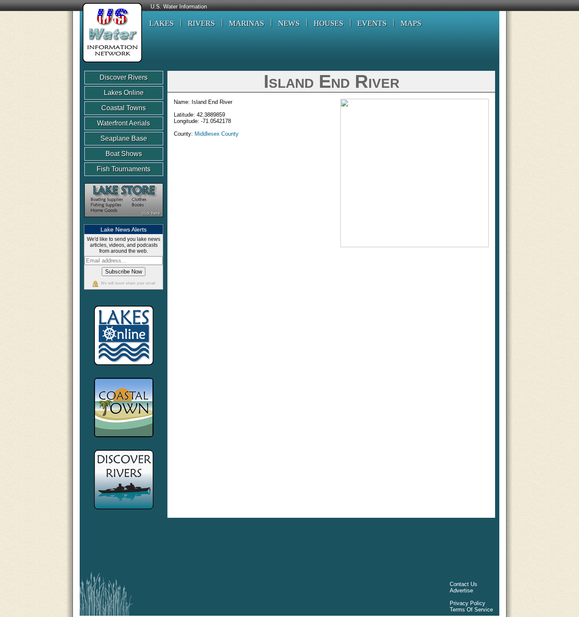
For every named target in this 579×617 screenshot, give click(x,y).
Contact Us (463, 584)
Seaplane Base (123, 138)
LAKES (161, 23)
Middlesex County (217, 134)
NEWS (289, 23)
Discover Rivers (124, 77)
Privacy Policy (467, 603)
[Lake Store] (123, 221)
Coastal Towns (123, 108)
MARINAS (246, 23)
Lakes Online (124, 92)
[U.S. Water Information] (111, 63)
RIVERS (201, 23)
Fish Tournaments (123, 169)
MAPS (411, 23)
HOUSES (328, 23)
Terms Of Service (471, 609)
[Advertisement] (238, 547)
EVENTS (372, 23)
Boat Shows (124, 153)
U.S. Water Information (178, 7)
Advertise (461, 590)
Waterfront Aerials (123, 123)
